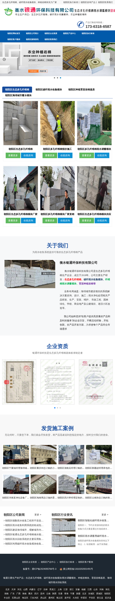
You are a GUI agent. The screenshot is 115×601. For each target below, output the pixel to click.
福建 (83, 589)
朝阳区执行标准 (70, 2)
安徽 (77, 589)
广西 (18, 593)
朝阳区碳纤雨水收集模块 (49, 89)
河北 (19, 589)
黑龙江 (52, 589)
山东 (95, 589)
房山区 (43, 598)
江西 (89, 589)
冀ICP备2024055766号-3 (44, 569)
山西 (25, 589)
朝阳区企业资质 (29, 562)
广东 (12, 593)
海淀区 (25, 598)
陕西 (54, 593)
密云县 (100, 598)
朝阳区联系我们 (105, 2)
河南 (101, 589)
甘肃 (60, 593)
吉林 (45, 589)
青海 (66, 593)
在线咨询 (28, 155)
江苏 (65, 589)
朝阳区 (107, 593)
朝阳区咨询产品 (88, 2)
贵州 (42, 593)
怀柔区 (84, 598)
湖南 (6, 593)
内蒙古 (32, 589)
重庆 (30, 593)
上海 (60, 589)
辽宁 (39, 589)
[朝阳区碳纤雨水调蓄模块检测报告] (96, 382)
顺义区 (59, 598)
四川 (36, 593)
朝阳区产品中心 (48, 562)
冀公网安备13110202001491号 (78, 569)
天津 (13, 589)
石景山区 (16, 598)
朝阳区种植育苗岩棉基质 (81, 89)
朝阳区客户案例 (85, 562)
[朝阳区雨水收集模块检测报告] (57, 382)
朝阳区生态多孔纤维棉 (17, 89)
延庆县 (108, 598)
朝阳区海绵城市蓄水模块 (18, 95)
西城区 (99, 593)
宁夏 (72, 593)
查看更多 (13, 155)
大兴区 (76, 598)
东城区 (91, 593)
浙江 (71, 589)
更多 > (37, 514)
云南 (48, 593)
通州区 (51, 598)
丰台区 (7, 598)
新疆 (78, 593)
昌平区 (68, 598)
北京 (7, 589)
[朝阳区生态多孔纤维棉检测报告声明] (19, 382)
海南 (24, 593)
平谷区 (92, 598)
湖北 (107, 589)
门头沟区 (34, 598)
